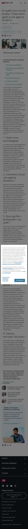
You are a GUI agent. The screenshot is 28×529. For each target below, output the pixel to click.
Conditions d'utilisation (7, 268)
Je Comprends (19, 280)
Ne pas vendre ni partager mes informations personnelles (6, 279)
